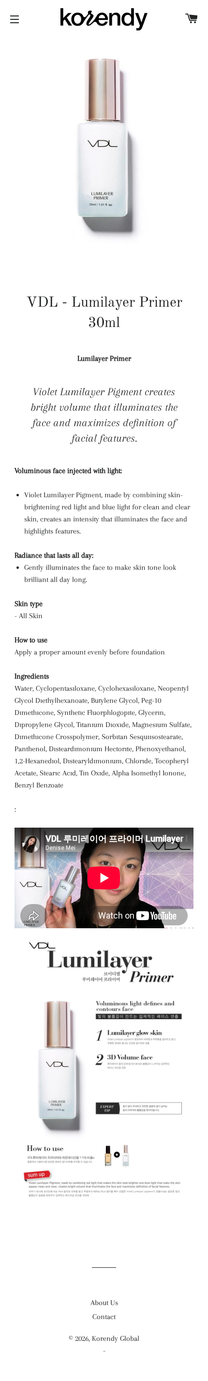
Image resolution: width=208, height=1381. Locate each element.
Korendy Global (115, 1338)
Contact (104, 1316)
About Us (104, 1302)
